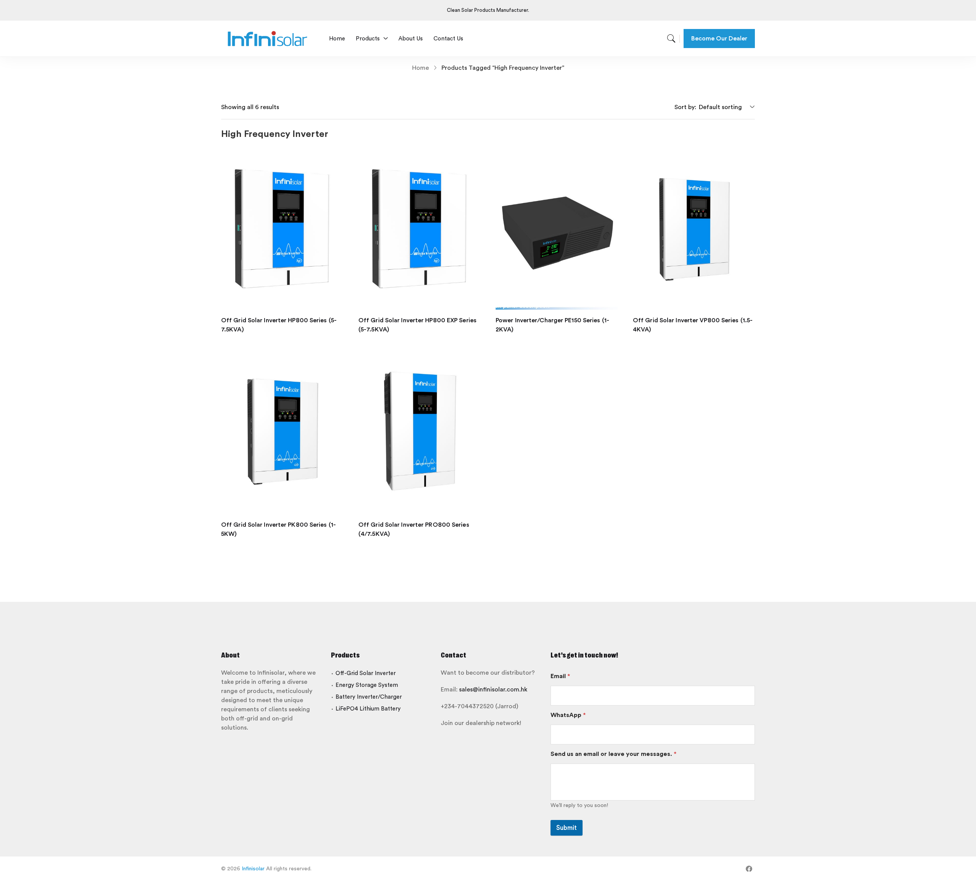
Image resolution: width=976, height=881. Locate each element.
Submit (566, 828)
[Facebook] (749, 868)
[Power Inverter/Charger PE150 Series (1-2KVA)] (557, 229)
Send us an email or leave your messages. (613, 754)
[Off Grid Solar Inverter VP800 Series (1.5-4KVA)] (694, 229)
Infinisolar (253, 868)
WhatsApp (568, 715)
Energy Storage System (367, 685)
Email (560, 676)
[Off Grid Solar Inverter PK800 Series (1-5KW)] (282, 433)
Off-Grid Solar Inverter (366, 673)
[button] (725, 107)
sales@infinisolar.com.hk (493, 689)
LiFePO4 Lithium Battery (368, 709)
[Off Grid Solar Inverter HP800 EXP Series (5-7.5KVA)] (419, 229)
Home (420, 68)
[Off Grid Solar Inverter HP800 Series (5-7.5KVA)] (282, 229)
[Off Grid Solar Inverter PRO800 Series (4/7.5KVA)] (419, 433)
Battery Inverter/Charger (369, 697)
